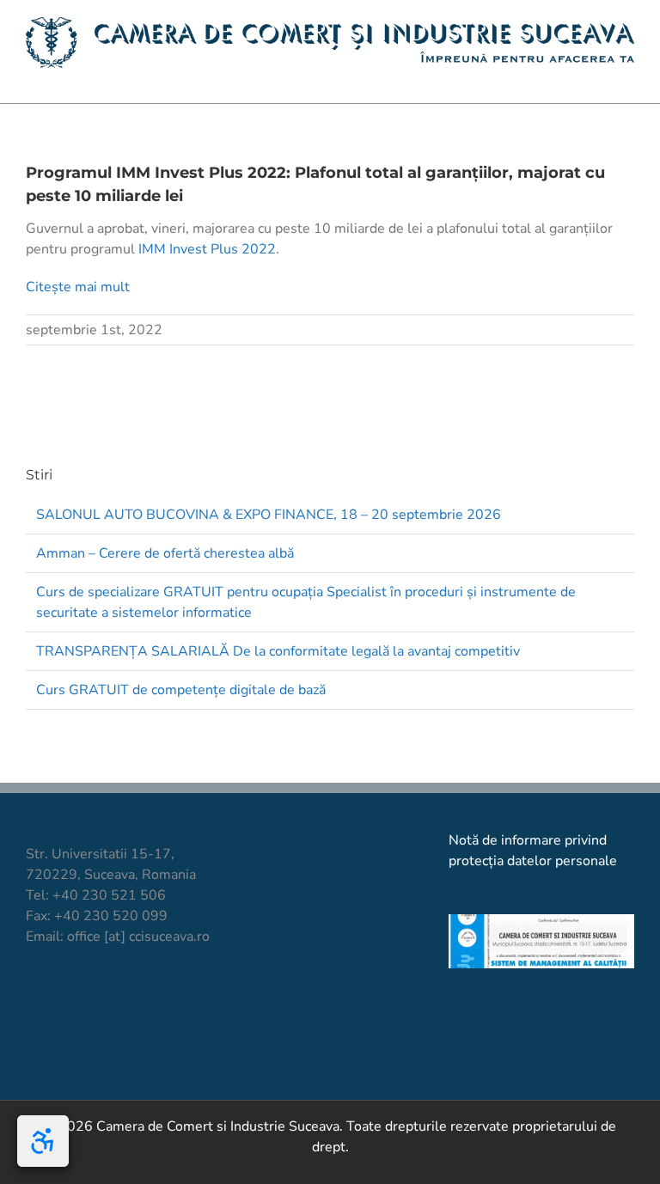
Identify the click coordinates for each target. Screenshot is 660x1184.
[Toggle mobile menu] (627, 77)
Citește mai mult (78, 287)
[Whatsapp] (151, 1000)
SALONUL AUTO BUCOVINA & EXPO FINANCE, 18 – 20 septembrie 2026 (268, 514)
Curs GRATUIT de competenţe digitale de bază (181, 689)
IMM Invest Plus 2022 (207, 249)
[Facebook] (34, 1000)
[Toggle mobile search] (596, 77)
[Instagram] (92, 1000)
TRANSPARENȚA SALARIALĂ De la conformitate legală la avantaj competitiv (278, 651)
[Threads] (180, 1000)
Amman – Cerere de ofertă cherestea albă (165, 553)
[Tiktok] (63, 1000)
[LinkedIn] (121, 1000)
